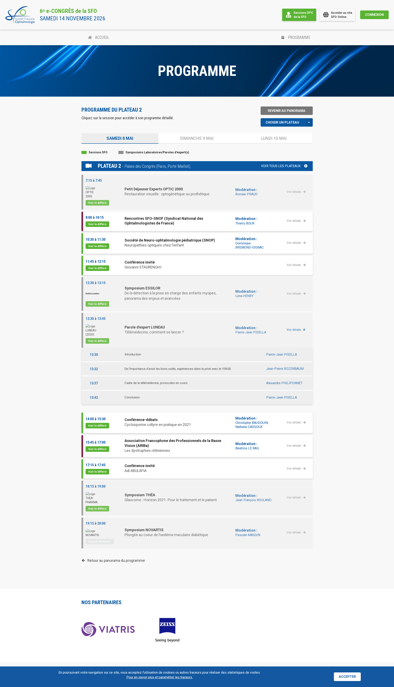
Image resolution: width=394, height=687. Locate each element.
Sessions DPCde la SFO (303, 15)
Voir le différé (97, 202)
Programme (299, 37)
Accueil (102, 37)
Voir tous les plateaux (281, 166)
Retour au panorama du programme (116, 560)
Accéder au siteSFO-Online (341, 15)
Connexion (374, 15)
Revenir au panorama (286, 111)
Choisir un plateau (282, 122)
